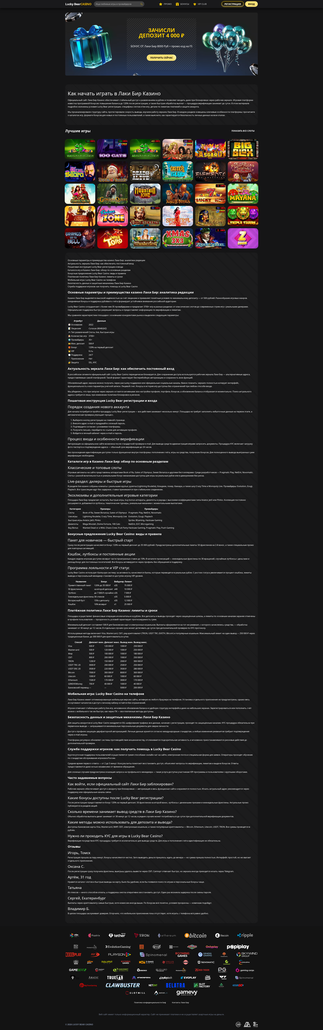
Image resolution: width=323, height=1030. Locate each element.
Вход (251, 4)
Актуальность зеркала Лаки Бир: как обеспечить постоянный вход (101, 263)
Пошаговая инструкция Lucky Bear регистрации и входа (95, 266)
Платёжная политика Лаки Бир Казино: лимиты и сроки (95, 276)
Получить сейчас (161, 57)
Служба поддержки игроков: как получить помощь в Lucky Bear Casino (103, 286)
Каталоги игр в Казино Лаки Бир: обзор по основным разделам (99, 270)
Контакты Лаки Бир (180, 1002)
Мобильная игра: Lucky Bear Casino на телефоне (92, 280)
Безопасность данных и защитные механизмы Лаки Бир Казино (99, 283)
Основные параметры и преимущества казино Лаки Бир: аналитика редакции (106, 260)
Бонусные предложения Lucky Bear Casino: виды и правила (97, 273)
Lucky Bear (78, 4)
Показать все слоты (243, 130)
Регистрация (232, 4)
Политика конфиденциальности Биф (150, 1002)
